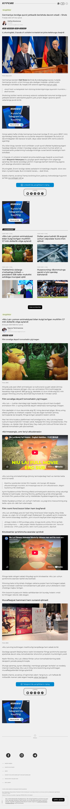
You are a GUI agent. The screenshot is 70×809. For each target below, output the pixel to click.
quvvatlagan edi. (15, 178)
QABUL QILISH (58, 800)
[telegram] (35, 755)
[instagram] (22, 755)
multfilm (5, 335)
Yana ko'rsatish (35, 307)
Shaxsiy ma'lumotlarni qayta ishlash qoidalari (17, 775)
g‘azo (4, 28)
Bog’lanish (8, 782)
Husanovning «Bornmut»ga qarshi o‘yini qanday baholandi (51, 272)
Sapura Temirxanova (15, 328)
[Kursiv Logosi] (8, 3)
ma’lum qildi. (51, 85)
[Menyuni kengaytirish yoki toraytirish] (67, 3)
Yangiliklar (6, 10)
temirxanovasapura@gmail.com (16, 331)
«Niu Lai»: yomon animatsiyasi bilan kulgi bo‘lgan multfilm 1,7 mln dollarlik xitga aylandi (17, 238)
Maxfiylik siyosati (9, 767)
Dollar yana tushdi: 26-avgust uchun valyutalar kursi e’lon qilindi (52, 238)
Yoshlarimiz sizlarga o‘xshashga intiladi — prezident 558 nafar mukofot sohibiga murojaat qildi (16, 273)
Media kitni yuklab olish (11, 778)
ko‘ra (30, 391)
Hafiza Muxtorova (14, 21)
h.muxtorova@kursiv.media (15, 24)
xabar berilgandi (40, 677)
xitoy (11, 335)
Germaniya (10, 28)
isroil (16, 28)
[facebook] (8, 755)
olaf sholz (23, 28)
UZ (62, 3)
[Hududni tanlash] (58, 3)
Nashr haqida (8, 763)
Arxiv (6, 771)
